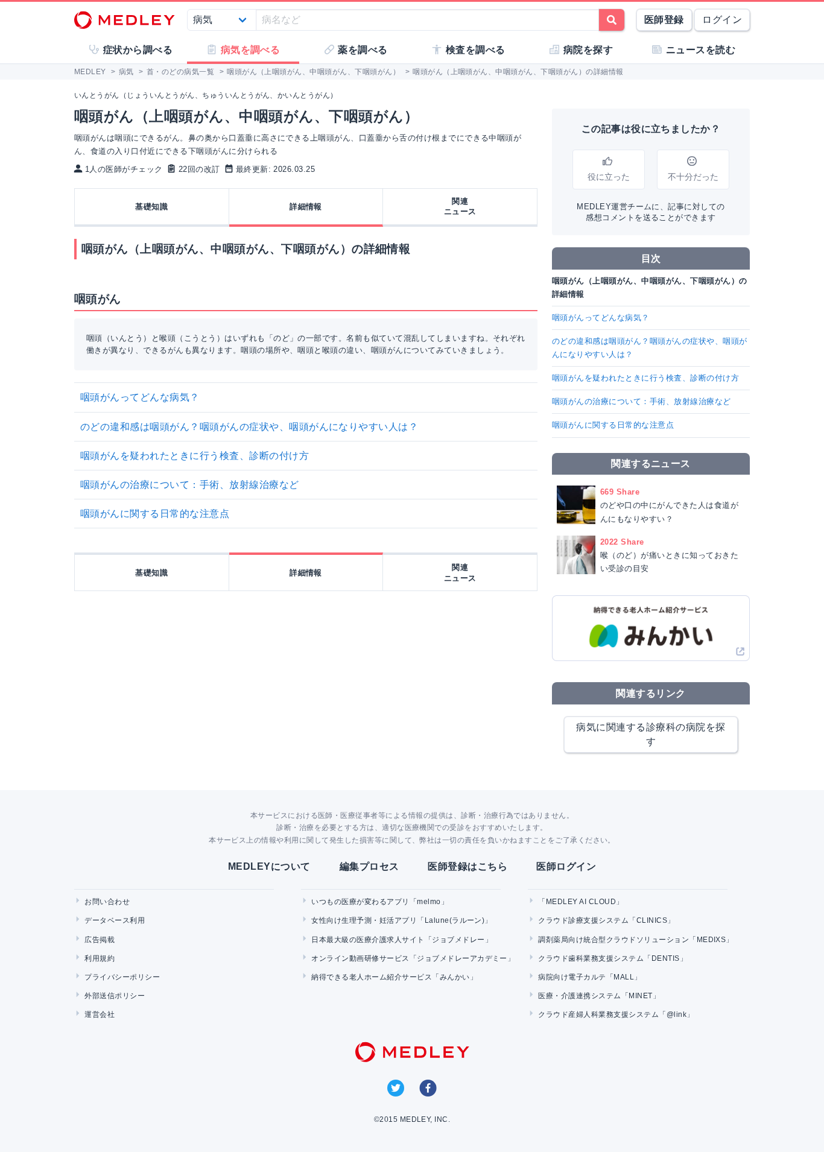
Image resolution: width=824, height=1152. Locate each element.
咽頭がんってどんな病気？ (140, 397)
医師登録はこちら (467, 866)
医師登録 (664, 19)
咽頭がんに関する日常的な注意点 (154, 513)
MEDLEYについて (269, 866)
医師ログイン (566, 866)
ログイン (722, 19)
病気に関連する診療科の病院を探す (650, 734)
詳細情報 (306, 206)
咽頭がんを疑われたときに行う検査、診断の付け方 (194, 456)
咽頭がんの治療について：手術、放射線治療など (189, 484)
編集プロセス (369, 866)
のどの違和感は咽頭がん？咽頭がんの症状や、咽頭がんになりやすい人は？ (249, 427)
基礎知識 (151, 206)
